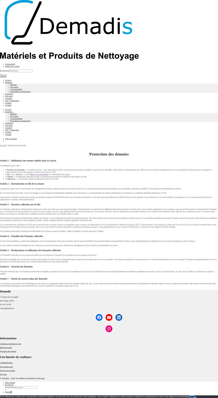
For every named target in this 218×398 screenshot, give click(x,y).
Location (8, 98)
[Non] (195, 397)
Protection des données (8, 351)
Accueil (8, 80)
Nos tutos (9, 96)
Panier (8, 392)
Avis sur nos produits (7, 371)
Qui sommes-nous (6, 367)
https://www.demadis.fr (39, 174)
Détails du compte (12, 66)
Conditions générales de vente (10, 344)
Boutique (8, 82)
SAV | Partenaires (12, 101)
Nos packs (14, 87)
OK (192, 397)
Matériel (13, 85)
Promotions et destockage (20, 92)
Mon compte (10, 383)
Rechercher (4, 71)
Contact (8, 103)
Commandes (10, 64)
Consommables (16, 89)
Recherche (9, 385)
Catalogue (9, 94)
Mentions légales (6, 348)
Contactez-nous (6, 363)
